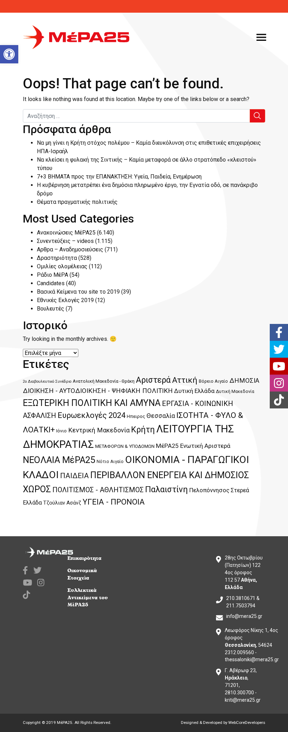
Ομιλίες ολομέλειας (62, 266)
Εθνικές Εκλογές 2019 (65, 300)
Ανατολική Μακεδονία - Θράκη (104, 381)
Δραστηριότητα (57, 258)
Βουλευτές (50, 308)
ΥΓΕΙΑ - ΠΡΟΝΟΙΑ (114, 501)
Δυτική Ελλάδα (194, 390)
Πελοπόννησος (209, 490)
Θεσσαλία (160, 415)
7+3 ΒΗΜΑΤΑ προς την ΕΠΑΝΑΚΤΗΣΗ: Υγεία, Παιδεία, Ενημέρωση (119, 176)
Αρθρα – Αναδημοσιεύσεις (70, 249)
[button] (9, 54)
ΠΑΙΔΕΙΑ (74, 475)
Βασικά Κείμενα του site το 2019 (78, 291)
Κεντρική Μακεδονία (99, 430)
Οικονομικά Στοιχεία (82, 574)
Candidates (51, 283)
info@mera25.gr (244, 616)
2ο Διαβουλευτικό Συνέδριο (47, 381)
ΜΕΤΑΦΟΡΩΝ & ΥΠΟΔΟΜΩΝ (125, 446)
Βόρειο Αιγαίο (213, 381)
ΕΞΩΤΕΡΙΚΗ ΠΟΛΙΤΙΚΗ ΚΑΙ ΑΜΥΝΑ (92, 403)
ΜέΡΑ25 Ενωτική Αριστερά (193, 445)
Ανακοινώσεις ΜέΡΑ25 (66, 232)
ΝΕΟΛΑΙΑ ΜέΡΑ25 (59, 460)
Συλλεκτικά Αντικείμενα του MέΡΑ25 (87, 598)
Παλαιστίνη (166, 489)
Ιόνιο (61, 430)
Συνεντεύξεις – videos (65, 241)
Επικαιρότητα (84, 558)
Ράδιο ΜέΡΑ (52, 274)
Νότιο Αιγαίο (110, 461)
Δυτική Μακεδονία (235, 391)
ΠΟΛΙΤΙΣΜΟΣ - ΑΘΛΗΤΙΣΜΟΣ (98, 490)
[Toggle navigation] (261, 37)
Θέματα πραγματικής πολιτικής (77, 202)
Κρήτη (143, 429)
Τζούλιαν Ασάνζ (62, 503)
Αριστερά (153, 380)
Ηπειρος (136, 416)
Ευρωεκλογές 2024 (91, 415)
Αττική (184, 380)
